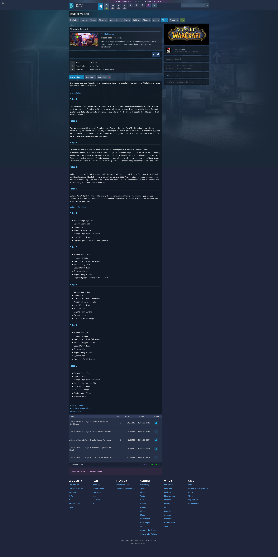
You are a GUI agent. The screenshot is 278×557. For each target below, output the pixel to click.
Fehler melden (99, 488)
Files (164, 20)
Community (74, 484)
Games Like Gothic (148, 530)
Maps (146, 20)
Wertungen (145, 522)
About (190, 496)
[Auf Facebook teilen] (158, 54)
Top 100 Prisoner (76, 488)
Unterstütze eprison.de (198, 488)
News (84, 20)
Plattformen (169, 496)
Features (96, 500)
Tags (166, 526)
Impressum (193, 500)
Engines (167, 492)
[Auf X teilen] (154, 54)
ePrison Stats (74, 503)
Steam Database (123, 484)
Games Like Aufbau (148, 534)
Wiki (182, 20)
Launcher (168, 511)
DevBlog (96, 484)
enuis (155, 540)
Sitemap (72, 492)
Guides (136, 20)
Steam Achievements (125, 488)
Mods (156, 20)
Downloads (145, 519)
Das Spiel (73, 20)
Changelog (97, 492)
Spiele (143, 488)
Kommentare (155, 464)
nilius (183, 49)
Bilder (103, 20)
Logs (94, 496)
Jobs (190, 484)
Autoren (167, 515)
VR (165, 507)
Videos (114, 20)
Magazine (168, 500)
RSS (70, 500)
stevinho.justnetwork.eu (80, 408)
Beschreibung (76, 77)
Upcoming (144, 484)
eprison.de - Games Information (139, 2)
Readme (90, 77)
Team (190, 492)
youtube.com (75, 411)
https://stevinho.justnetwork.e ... (103, 70)
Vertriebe (168, 488)
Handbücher (169, 522)
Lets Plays (125, 20)
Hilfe (71, 496)
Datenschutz (193, 503)
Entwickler (168, 484)
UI (93, 503)
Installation (104, 77)
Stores (167, 503)
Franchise (168, 519)
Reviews (174, 20)
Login (71, 507)
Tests (93, 20)
